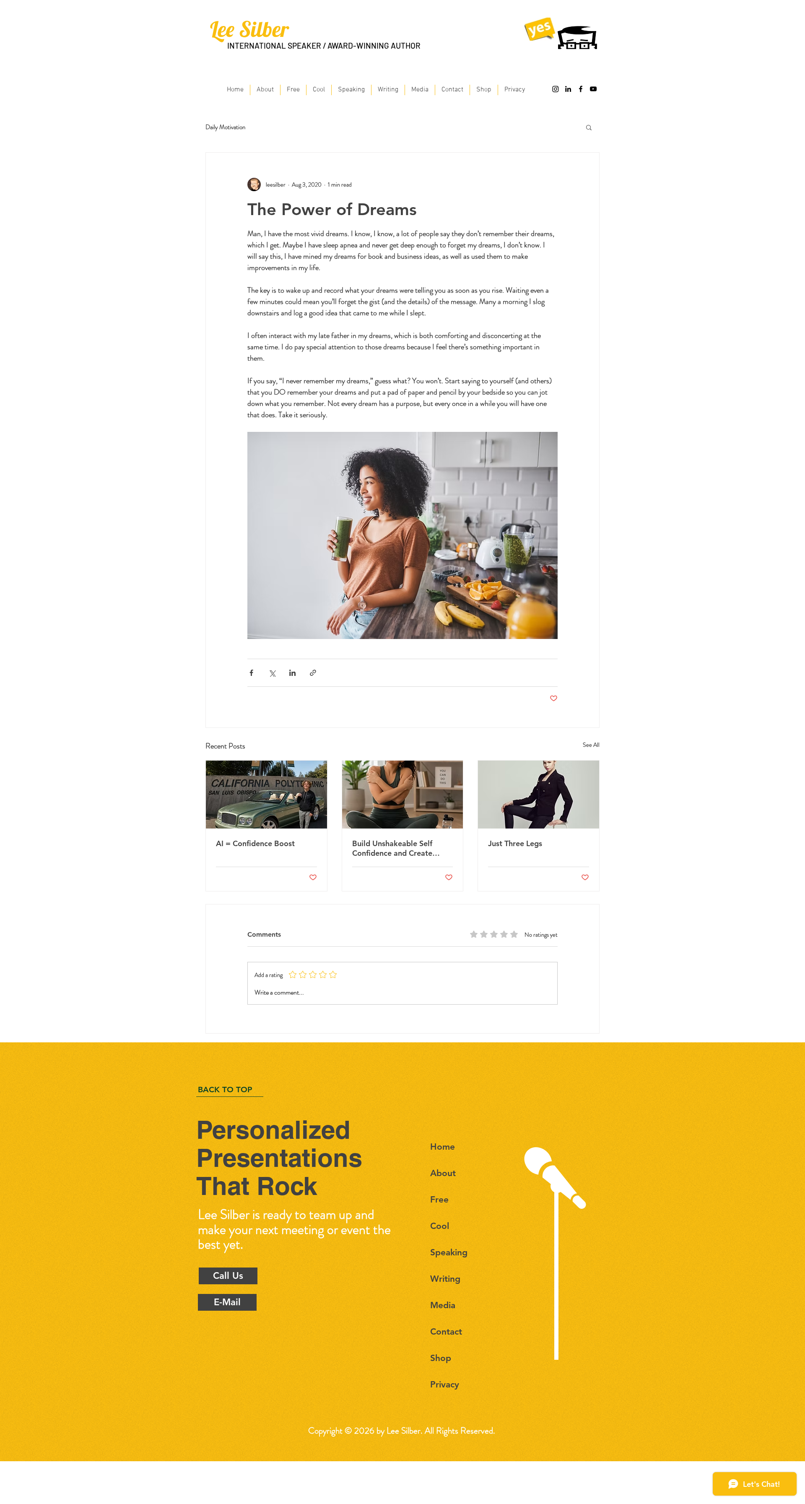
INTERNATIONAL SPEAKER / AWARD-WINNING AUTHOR (324, 45)
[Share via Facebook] (251, 673)
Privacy (444, 1384)
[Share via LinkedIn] (292, 673)
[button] (589, 127)
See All (591, 744)
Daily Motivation (225, 127)
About (443, 1173)
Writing (445, 1278)
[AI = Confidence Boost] (266, 795)
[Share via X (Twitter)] (272, 673)
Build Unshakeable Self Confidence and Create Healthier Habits (392, 848)
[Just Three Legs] (538, 795)
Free (439, 1199)
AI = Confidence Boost (255, 843)
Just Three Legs (515, 843)
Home (442, 1146)
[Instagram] (555, 89)
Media (442, 1305)
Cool (439, 1226)
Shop (440, 1358)
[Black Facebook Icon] (580, 89)
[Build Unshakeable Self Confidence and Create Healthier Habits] (402, 795)
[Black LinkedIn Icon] (568, 89)
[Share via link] (313, 673)
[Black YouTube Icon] (593, 89)
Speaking (448, 1252)
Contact (446, 1331)
